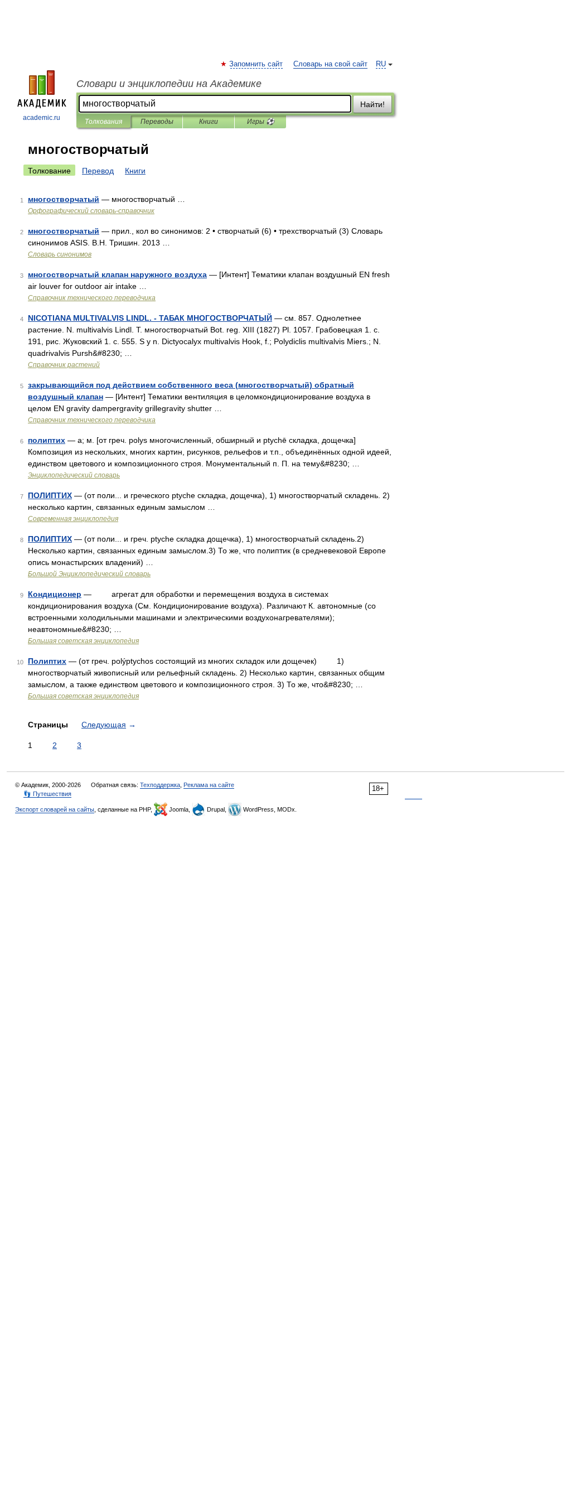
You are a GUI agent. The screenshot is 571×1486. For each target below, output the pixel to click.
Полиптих (47, 661)
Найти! (372, 104)
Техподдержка (160, 784)
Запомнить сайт (256, 64)
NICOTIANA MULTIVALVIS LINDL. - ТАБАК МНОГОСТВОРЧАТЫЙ (150, 317)
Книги (208, 122)
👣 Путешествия (47, 793)
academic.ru (41, 118)
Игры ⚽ (260, 122)
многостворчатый (63, 199)
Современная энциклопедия (73, 519)
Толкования (103, 122)
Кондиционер (54, 594)
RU (381, 64)
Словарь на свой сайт (330, 64)
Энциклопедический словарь (74, 475)
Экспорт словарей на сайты (54, 809)
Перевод (98, 170)
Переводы (157, 122)
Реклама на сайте (208, 784)
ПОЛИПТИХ (50, 495)
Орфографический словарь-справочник (91, 211)
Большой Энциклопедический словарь (89, 574)
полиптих (46, 440)
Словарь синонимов (59, 254)
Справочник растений (64, 365)
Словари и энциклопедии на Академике (169, 83)
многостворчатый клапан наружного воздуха (117, 274)
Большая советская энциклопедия (83, 641)
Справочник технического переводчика (92, 298)
